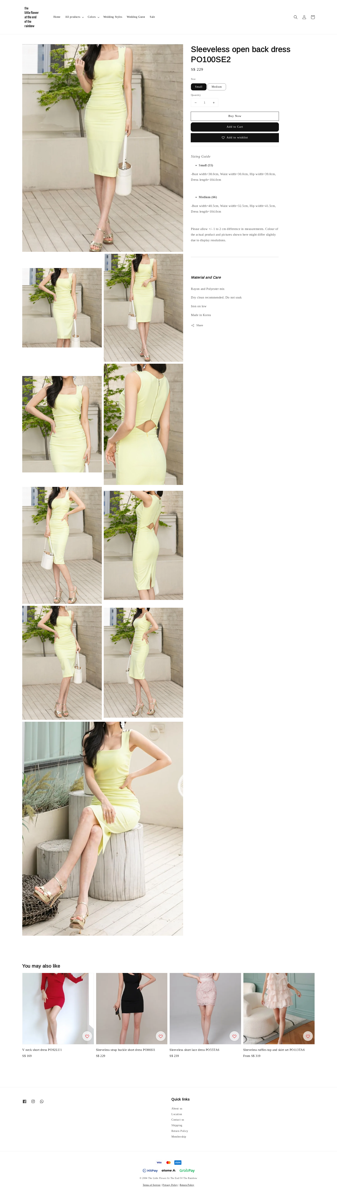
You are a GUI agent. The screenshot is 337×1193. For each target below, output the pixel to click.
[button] (295, 17)
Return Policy (179, 1131)
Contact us (177, 1119)
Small (198, 87)
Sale (152, 16)
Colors (92, 16)
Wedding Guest (136, 16)
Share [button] (199, 325)
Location (176, 1114)
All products (72, 16)
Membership (178, 1136)
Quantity (196, 95)
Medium (217, 87)
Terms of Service (152, 1185)
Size (193, 79)
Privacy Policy (170, 1185)
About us (176, 1108)
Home (56, 16)
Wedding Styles (112, 16)
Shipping (176, 1125)
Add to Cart (235, 126)
